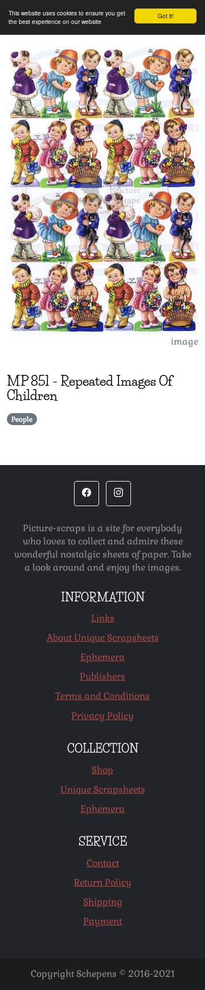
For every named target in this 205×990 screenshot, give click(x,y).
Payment (102, 921)
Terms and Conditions (102, 696)
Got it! (166, 15)
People (21, 419)
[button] (86, 493)
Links (102, 618)
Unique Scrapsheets (102, 789)
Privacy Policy (102, 716)
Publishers (102, 676)
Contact (103, 863)
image (184, 341)
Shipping (102, 902)
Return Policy (103, 882)
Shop (102, 770)
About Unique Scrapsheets (103, 638)
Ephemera (102, 657)
